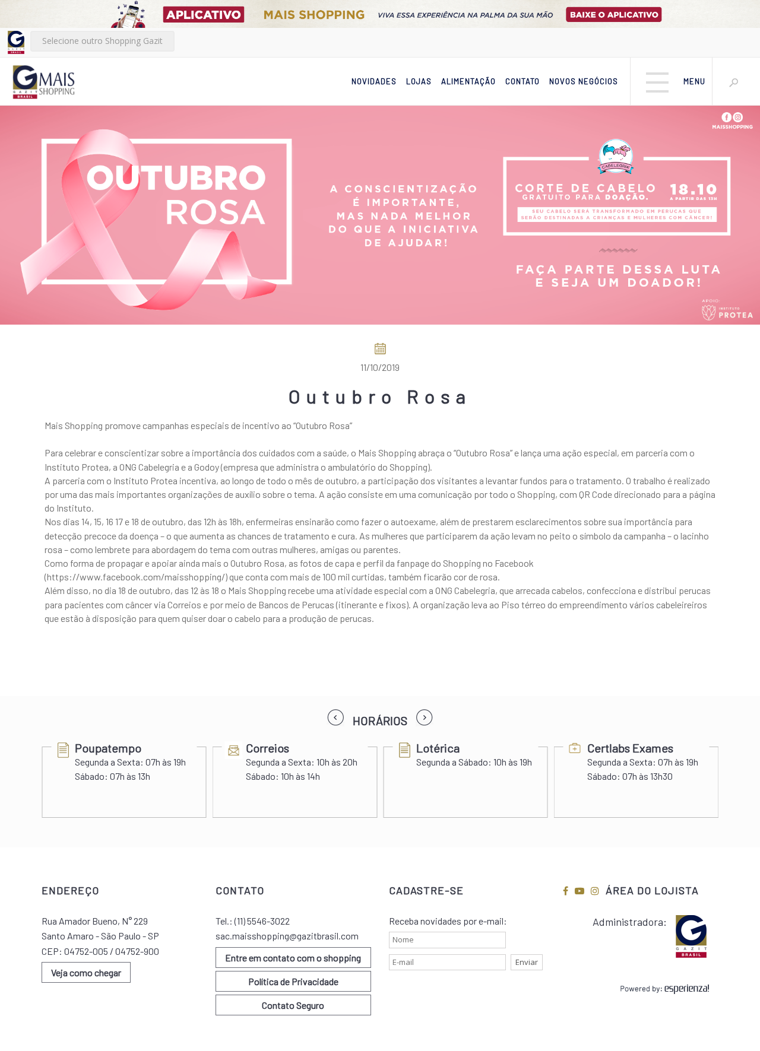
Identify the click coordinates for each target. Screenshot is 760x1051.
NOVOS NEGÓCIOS (583, 81)
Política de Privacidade (293, 981)
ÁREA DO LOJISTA (652, 890)
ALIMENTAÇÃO (468, 81)
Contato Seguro (293, 1005)
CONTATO (522, 81)
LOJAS (419, 81)
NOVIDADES (374, 81)
